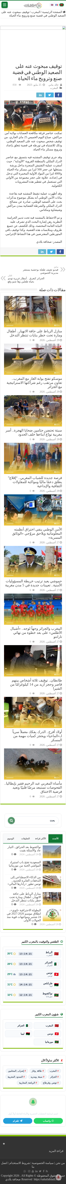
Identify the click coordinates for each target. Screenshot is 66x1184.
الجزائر (54, 1077)
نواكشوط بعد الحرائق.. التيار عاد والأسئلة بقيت (24, 848)
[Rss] (46, 1171)
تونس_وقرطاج (51, 1082)
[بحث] (11, 820)
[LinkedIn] (36, 1171)
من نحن (60, 1163)
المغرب (35, 12)
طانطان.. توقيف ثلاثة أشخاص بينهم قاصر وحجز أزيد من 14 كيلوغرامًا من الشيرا (36, 684)
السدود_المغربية (16, 1077)
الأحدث (55, 838)
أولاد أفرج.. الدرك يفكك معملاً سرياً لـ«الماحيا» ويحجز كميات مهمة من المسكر (37, 736)
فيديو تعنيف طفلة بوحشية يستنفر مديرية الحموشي (40, 270)
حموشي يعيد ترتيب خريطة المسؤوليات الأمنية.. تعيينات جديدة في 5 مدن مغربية (33, 583)
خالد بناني (53, 84)
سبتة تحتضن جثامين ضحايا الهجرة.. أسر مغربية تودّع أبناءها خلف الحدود (34, 432)
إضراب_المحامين (17, 1071)
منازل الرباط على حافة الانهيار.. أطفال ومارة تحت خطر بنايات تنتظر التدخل (34, 333)
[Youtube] (32, 1171)
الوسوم (10, 838)
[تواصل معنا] (24, 1171)
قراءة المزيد (56, 1151)
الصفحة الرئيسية (52, 12)
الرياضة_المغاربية (28, 1082)
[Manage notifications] (58, 1177)
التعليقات (25, 838)
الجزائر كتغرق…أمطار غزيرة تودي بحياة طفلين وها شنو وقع (26, 278)
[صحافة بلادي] (33, 4)
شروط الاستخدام (19, 1163)
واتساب (47, 1121)
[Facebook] (44, 1171)
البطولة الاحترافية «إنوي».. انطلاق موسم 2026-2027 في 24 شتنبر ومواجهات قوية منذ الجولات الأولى (24, 915)
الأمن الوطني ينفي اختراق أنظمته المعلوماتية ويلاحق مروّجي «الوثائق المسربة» (37, 533)
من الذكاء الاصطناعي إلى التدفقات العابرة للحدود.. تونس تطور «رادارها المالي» (24, 880)
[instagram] (29, 1171)
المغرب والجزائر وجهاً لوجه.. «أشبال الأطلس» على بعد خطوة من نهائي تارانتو (36, 633)
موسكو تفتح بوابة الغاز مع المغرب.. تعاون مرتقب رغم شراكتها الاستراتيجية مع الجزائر (34, 383)
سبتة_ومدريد (37, 1077)
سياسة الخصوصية (43, 1163)
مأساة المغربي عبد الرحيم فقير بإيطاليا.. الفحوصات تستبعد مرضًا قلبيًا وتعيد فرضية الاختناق (33, 787)
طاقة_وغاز (38, 1071)
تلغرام (16, 1121)
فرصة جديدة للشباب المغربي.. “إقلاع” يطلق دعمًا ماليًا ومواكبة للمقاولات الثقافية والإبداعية (35, 482)
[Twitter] (40, 1171)
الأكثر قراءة (40, 838)
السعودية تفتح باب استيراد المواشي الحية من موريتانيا (25, 864)
